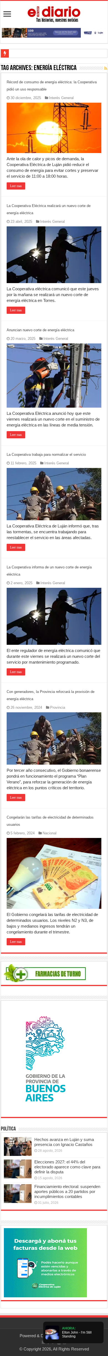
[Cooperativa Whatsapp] (45, 1262)
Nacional (49, 833)
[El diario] (54, 13)
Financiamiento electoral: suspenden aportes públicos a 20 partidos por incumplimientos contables (67, 1191)
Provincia (57, 707)
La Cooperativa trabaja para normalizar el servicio (46, 454)
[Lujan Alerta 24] (54, 32)
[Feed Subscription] (105, 68)
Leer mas (16, 186)
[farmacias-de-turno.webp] (45, 973)
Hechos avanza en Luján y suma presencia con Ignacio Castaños (64, 1142)
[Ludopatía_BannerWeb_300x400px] (45, 1058)
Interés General (61, 98)
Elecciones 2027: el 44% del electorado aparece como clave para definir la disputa (67, 1167)
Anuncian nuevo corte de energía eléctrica (40, 330)
